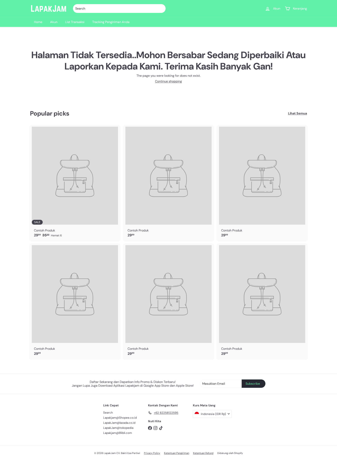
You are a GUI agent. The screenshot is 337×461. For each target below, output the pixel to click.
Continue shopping (168, 81)
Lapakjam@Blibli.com (117, 433)
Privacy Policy (152, 453)
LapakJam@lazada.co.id (119, 423)
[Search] (161, 8)
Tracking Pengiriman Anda (110, 22)
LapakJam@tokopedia (118, 428)
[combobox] (119, 8)
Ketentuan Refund (203, 453)
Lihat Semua (297, 113)
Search (108, 413)
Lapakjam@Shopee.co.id (120, 418)
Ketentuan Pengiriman (176, 453)
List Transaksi (74, 22)
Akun (53, 22)
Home (38, 22)
